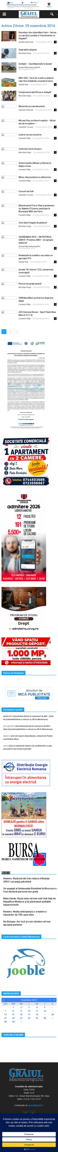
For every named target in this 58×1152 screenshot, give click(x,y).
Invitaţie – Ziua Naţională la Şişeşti (35, 64)
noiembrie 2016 (29, 1000)
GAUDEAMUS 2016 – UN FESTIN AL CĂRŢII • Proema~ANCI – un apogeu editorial (36, 240)
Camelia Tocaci (26, 127)
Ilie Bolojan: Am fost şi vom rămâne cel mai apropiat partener (26, 923)
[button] (53, 14)
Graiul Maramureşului (29, 67)
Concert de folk (26, 191)
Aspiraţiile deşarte (28, 49)
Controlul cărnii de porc (30, 149)
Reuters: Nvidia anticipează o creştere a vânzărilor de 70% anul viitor (25, 913)
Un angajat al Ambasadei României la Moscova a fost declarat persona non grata (30, 890)
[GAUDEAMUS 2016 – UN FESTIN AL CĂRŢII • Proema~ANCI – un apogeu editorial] (8, 240)
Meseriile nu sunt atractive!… (32, 106)
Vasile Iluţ (23, 84)
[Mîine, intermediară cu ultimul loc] (8, 181)
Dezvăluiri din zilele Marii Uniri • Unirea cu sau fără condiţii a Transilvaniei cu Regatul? (37, 35)
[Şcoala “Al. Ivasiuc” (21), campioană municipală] (8, 273)
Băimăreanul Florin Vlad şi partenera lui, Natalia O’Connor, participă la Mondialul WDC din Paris (36, 208)
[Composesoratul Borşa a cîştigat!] (8, 96)
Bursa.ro (5, 873)
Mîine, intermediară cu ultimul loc (35, 177)
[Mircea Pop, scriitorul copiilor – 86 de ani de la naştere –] (8, 124)
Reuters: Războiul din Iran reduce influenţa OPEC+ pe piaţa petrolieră (26, 880)
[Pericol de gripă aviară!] (8, 287)
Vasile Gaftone (26, 42)
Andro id (7, 716)
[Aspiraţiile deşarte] (8, 53)
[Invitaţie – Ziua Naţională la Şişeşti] (8, 67)
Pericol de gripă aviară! (30, 284)
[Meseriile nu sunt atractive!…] (8, 110)
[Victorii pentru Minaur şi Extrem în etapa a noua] (8, 167)
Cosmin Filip (24, 138)
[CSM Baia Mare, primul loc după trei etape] (8, 301)
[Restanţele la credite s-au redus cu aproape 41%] (8, 259)
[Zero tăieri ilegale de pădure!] (8, 226)
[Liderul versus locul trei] (8, 138)
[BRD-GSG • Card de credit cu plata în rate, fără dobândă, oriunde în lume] (8, 82)
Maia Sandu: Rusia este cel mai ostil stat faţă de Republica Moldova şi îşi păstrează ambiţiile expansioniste (29, 901)
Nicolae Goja (25, 53)
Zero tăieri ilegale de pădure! (33, 223)
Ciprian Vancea (26, 109)
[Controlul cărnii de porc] (8, 152)
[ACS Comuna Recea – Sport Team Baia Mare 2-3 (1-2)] (8, 316)
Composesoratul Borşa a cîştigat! (35, 92)
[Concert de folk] (8, 195)
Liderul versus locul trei (30, 135)
